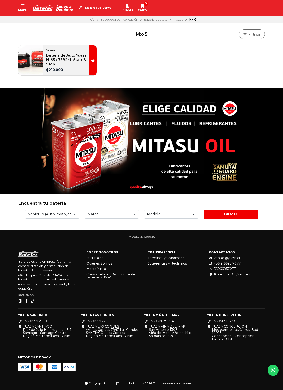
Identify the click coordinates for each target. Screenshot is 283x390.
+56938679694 (161, 321)
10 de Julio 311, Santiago (233, 274)
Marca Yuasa (96, 268)
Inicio (90, 19)
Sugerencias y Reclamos (167, 263)
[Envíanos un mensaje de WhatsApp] (273, 370)
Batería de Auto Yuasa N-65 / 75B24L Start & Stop (66, 59)
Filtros (253, 34)
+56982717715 (97, 321)
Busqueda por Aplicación (119, 19)
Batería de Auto (156, 19)
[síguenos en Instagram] (20, 301)
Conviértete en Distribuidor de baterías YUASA (110, 276)
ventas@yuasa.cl (227, 257)
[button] (93, 60)
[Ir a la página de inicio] (53, 8)
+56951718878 (223, 321)
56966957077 (225, 268)
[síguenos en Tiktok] (33, 301)
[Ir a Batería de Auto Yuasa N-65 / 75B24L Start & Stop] (30, 60)
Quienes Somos (99, 263)
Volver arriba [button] (143, 237)
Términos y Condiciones (167, 257)
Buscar (230, 214)
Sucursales (94, 257)
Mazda (178, 19)
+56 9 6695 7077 (227, 263)
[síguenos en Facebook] (26, 301)
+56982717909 (35, 321)
